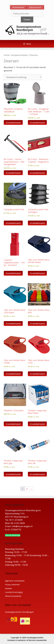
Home (6, 55)
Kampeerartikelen (19, 55)
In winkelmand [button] (13, 122)
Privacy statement (12, 584)
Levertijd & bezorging (13, 592)
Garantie (8, 588)
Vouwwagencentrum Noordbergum (19, 612)
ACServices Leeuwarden (36, 640)
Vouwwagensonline (34, 637)
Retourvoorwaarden (13, 596)
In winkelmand (13, 273)
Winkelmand (18, 7)
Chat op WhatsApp (12, 535)
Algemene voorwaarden (14, 581)
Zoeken (27, 19)
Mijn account (35, 7)
